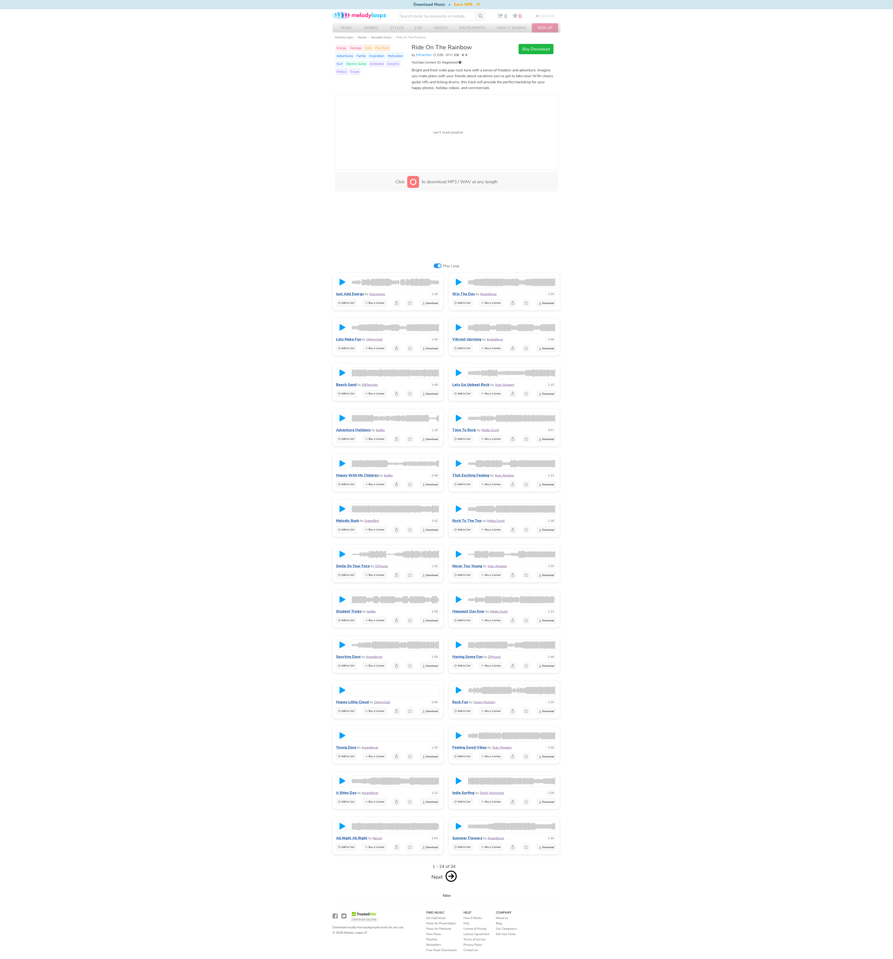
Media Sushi (490, 430)
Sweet (355, 71)
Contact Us (470, 950)
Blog (499, 923)
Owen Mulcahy (484, 702)
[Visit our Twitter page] (344, 916)
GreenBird (371, 521)
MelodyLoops (344, 37)
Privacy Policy (472, 945)
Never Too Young (467, 566)
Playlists (431, 939)
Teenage (356, 48)
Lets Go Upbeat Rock (471, 384)
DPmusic (381, 566)
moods (441, 27)
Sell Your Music (506, 934)
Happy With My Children (357, 475)
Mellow (342, 71)
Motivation (395, 55)
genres (371, 27)
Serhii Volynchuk (492, 793)
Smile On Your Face (353, 566)
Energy (342, 48)
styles (396, 27)
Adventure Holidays (353, 430)
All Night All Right (351, 838)
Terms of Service (474, 939)
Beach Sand (346, 384)
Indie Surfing (463, 792)
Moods (362, 37)
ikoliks (380, 430)
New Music (433, 934)
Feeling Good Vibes (469, 747)
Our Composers (506, 929)
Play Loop (451, 266)
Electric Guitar (356, 63)
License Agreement (476, 934)
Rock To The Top (467, 520)
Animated (377, 63)
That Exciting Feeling (470, 475)
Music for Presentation (441, 923)
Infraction (424, 54)
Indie (368, 48)
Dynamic (393, 63)
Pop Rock (382, 48)
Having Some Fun (467, 656)
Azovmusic (377, 294)
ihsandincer (488, 294)
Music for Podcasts (438, 929)
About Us (502, 918)
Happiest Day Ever (468, 611)
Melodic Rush (347, 520)
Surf (340, 63)
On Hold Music (436, 918)
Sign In (547, 16)
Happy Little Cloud (352, 702)
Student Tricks (349, 611)
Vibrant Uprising (466, 339)
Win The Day (463, 294)
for (418, 27)
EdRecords (370, 385)
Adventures (345, 55)
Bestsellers (433, 945)
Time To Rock (464, 430)
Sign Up (544, 27)
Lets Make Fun (348, 339)
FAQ (466, 923)
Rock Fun (460, 702)
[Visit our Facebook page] (335, 916)
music (346, 27)
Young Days (346, 747)
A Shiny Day (346, 792)
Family (361, 55)
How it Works (511, 27)
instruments (472, 27)
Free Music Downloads (441, 950)
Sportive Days (348, 656)
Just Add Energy (350, 294)
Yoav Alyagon (504, 385)
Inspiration (376, 55)
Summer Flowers (467, 838)
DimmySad (374, 339)
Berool (377, 838)
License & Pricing (474, 929)
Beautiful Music (381, 37)
